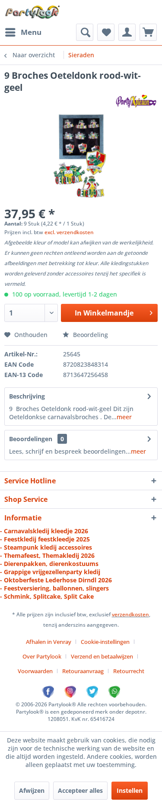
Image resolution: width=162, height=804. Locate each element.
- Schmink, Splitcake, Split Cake (47, 596)
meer (124, 417)
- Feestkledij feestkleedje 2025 (45, 539)
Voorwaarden (35, 671)
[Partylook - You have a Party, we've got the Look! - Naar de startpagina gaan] (32, 11)
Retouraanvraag (83, 671)
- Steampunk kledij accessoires (46, 547)
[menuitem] (23, 32)
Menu (31, 32)
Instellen (130, 790)
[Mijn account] (127, 32)
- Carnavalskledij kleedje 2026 (44, 531)
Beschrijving (27, 396)
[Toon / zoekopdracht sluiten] (84, 32)
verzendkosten (130, 614)
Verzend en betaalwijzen (102, 656)
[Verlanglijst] (105, 32)
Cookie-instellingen (105, 642)
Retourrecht (128, 671)
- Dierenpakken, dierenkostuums (49, 564)
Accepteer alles (80, 790)
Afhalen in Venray (48, 642)
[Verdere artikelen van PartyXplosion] (136, 100)
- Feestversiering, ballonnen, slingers (54, 588)
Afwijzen (31, 790)
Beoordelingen (30, 439)
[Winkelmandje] (148, 32)
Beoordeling (89, 335)
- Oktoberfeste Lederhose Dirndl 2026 (56, 580)
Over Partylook (41, 656)
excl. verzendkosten (69, 232)
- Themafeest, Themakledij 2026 (47, 555)
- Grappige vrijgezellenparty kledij (50, 572)
